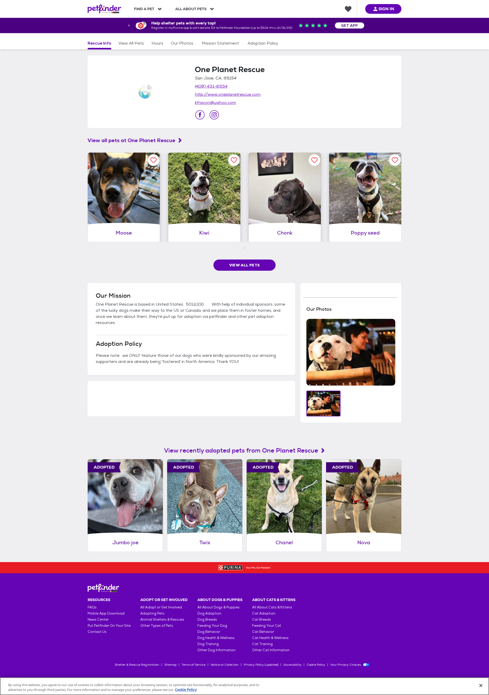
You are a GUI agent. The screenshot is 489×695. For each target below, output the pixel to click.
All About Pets (191, 9)
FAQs (92, 607)
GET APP (349, 25)
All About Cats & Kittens (272, 607)
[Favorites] (348, 9)
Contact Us (97, 632)
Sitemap (170, 665)
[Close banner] (129, 25)
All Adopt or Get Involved (161, 607)
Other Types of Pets (156, 625)
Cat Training (262, 644)
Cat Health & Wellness (270, 638)
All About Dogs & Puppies (218, 607)
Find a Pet (144, 9)
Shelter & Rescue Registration (137, 665)
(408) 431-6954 (211, 86)
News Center (98, 619)
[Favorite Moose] (153, 160)
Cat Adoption (263, 613)
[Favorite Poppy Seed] (394, 160)
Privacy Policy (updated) (261, 665)
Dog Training (208, 644)
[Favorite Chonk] (314, 160)
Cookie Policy (316, 665)
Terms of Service (194, 665)
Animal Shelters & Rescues (162, 619)
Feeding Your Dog (212, 625)
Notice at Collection (225, 665)
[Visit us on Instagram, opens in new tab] (214, 115)
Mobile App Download (106, 613)
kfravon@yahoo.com (215, 102)
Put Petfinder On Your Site (109, 625)
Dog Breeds (207, 619)
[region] (244, 686)
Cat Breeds (261, 619)
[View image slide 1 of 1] (323, 403)
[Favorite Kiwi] (233, 160)
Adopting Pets (152, 613)
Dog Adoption (209, 613)
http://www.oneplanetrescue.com (228, 94)
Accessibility (292, 665)
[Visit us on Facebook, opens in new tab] (200, 115)
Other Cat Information (271, 650)
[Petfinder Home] (104, 9)
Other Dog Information (216, 650)
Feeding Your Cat (266, 625)
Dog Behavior (208, 632)
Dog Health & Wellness (216, 638)
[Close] (480, 685)
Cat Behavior (263, 632)
